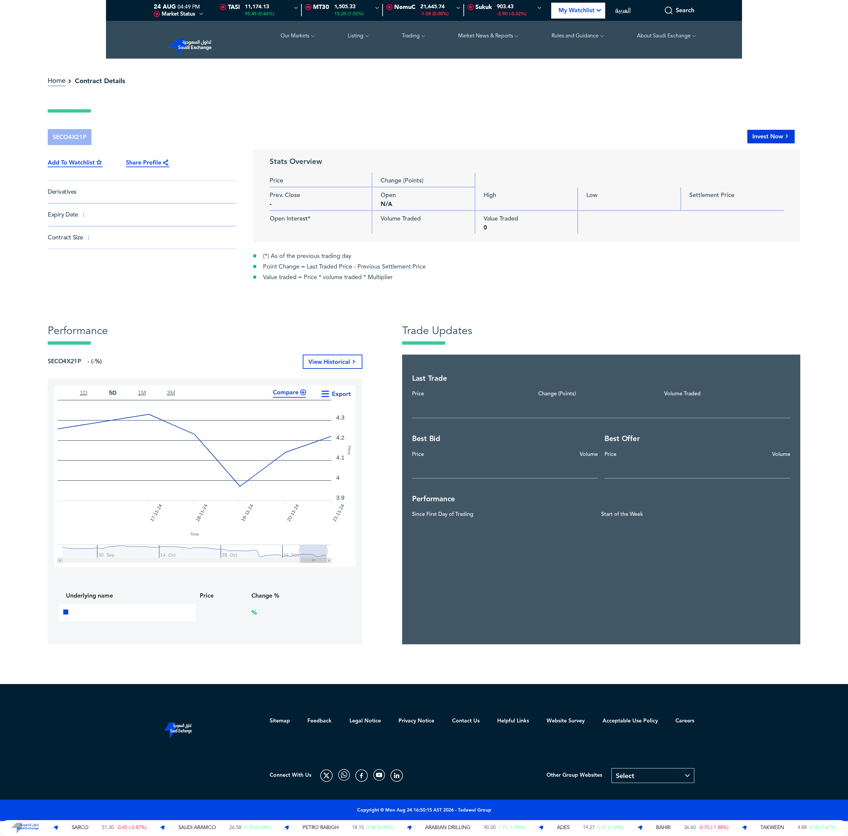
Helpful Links (513, 721)
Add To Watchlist (71, 162)
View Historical (329, 362)
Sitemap (280, 721)
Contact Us (466, 721)
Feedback (319, 721)
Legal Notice (365, 721)
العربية (623, 10)
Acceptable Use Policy (630, 721)
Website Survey (566, 721)
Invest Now (767, 136)
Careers (684, 721)
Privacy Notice (416, 721)
